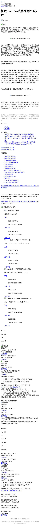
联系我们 (10, 186)
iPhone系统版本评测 (10, 182)
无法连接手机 (8, 164)
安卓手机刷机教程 (10, 158)
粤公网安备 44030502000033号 (10, 201)
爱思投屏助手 (8, 174)
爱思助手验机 (8, 166)
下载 (5, 217)
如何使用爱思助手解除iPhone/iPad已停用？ (18, 144)
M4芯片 (6, 129)
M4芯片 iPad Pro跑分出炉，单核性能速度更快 (19, 136)
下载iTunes (35, 186)
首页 (2, 6)
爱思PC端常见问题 (26, 186)
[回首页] (3, 4)
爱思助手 (7, 178)
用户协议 (4, 188)
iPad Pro (6, 127)
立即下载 (7, 227)
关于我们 (4, 186)
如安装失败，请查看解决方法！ (11, 387)
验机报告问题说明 (10, 176)
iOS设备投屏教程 (10, 160)
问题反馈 (16, 186)
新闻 (6, 6)
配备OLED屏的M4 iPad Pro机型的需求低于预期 (19, 142)
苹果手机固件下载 (10, 168)
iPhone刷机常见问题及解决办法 (14, 172)
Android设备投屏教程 (11, 180)
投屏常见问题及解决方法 (12, 170)
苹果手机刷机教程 (10, 156)
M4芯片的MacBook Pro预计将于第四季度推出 (19, 134)
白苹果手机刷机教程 (11, 162)
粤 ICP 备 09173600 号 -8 (29, 201)
